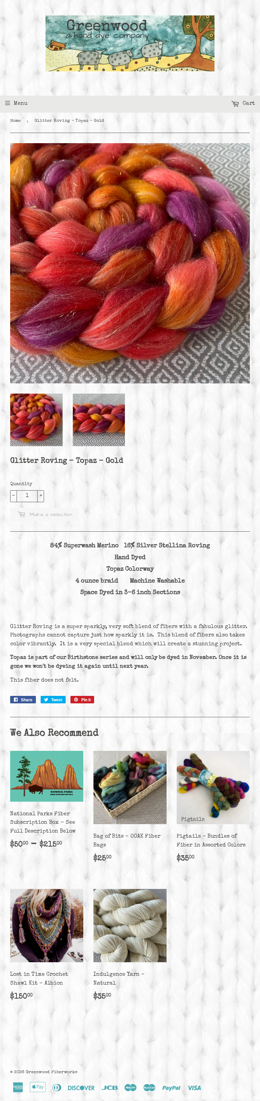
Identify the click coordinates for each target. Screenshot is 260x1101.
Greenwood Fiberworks (52, 1072)
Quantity (21, 484)
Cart (248, 104)
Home (15, 121)
